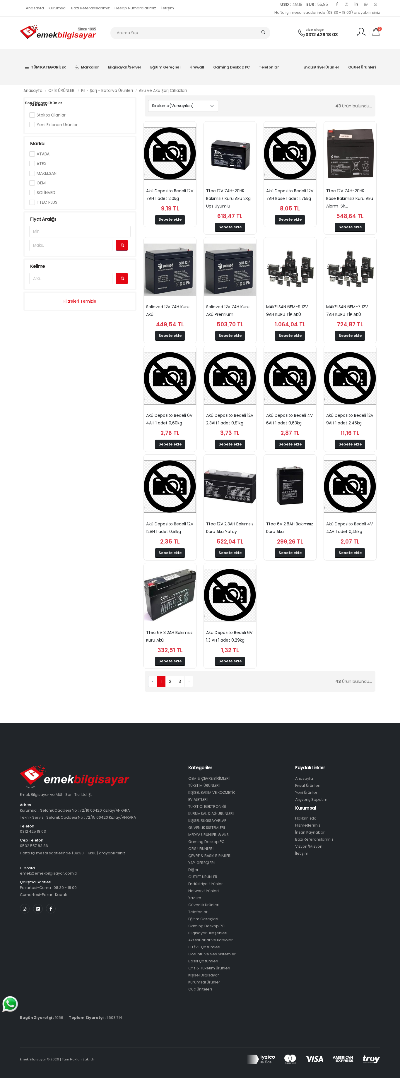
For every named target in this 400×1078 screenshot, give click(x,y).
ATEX (42, 164)
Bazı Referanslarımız (90, 8)
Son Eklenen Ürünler (43, 103)
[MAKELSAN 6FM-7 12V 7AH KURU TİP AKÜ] (350, 269)
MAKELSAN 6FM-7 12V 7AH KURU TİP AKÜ (347, 310)
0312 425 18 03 (321, 35)
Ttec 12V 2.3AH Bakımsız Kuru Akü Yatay (230, 527)
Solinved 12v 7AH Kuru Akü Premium (227, 310)
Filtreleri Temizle (80, 301)
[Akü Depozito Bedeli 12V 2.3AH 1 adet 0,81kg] (230, 378)
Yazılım (194, 897)
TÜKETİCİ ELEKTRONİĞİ (207, 806)
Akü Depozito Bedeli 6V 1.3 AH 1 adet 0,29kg (229, 636)
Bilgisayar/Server (124, 67)
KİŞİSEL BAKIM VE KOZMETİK (211, 792)
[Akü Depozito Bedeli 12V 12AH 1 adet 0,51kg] (170, 487)
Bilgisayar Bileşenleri (207, 932)
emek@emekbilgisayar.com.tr (48, 873)
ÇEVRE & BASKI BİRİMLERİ (209, 855)
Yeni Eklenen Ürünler (57, 125)
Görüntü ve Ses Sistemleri (212, 954)
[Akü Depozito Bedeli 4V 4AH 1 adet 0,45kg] (350, 487)
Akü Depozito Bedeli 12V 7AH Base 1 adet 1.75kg (289, 194)
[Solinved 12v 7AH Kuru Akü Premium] (230, 269)
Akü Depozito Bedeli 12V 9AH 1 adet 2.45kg (349, 419)
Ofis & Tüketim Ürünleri (209, 968)
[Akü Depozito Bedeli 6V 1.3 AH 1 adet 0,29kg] (230, 595)
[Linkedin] (356, 4)
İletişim (167, 8)
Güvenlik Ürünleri (203, 904)
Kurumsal (57, 8)
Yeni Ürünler (306, 792)
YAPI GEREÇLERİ (201, 862)
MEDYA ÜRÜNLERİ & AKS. (209, 834)
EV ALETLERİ (198, 799)
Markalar (90, 67)
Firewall (196, 67)
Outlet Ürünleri (362, 67)
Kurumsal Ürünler (204, 982)
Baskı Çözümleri (203, 961)
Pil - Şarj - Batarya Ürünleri (107, 90)
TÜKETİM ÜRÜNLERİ (204, 785)
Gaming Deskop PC (231, 67)
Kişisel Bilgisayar (203, 975)
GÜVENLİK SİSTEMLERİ (206, 827)
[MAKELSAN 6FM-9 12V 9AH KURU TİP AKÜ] (290, 269)
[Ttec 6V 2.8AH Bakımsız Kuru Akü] (290, 487)
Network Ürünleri (203, 890)
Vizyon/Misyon (308, 846)
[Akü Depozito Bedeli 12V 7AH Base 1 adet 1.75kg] (290, 153)
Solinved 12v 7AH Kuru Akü (167, 310)
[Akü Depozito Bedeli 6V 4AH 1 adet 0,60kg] (170, 378)
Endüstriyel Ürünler (321, 67)
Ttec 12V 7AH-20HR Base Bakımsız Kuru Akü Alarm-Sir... (349, 198)
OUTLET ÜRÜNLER (202, 876)
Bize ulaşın (314, 30)
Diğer (193, 869)
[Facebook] (337, 4)
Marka (37, 143)
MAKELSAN (47, 173)
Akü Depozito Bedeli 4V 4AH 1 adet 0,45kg (349, 527)
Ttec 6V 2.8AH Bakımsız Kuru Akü (289, 527)
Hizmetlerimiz (307, 825)
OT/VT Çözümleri (204, 947)
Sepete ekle (170, 219)
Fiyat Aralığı (43, 219)
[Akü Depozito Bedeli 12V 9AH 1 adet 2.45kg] (350, 378)
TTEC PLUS (47, 202)
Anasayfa (35, 8)
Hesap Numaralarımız (135, 8)
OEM (41, 183)
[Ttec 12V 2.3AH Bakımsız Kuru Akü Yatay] (230, 487)
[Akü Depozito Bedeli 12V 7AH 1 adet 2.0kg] (170, 153)
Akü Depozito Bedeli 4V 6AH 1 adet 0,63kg (289, 419)
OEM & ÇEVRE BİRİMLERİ (209, 778)
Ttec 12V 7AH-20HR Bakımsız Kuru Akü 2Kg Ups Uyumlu (228, 198)
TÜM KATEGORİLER (48, 67)
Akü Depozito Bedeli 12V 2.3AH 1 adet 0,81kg (229, 419)
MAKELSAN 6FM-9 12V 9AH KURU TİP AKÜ (287, 310)
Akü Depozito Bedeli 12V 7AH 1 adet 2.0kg (169, 194)
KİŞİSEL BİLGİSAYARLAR (207, 820)
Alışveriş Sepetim (311, 799)
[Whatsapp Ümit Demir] (376, 4)
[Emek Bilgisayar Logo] (58, 32)
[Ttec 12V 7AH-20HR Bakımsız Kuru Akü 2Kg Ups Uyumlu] (230, 153)
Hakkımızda (306, 818)
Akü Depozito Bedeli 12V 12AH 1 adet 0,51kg (169, 527)
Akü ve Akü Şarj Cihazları (163, 90)
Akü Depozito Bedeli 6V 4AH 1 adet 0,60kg (169, 419)
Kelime (37, 266)
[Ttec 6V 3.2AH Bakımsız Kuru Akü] (170, 595)
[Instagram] (347, 4)
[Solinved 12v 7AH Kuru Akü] (170, 269)
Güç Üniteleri (200, 989)
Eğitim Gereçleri (165, 67)
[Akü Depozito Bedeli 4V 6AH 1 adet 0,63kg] (290, 378)
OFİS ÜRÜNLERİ (200, 848)
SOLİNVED (46, 193)
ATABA (43, 154)
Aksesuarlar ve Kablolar (210, 940)
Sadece (38, 104)
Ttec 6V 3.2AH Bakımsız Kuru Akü (169, 636)
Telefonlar (269, 67)
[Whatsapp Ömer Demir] (366, 4)
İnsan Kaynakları (310, 832)
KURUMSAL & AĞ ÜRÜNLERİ (211, 813)
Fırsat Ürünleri (307, 785)
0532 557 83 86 (34, 845)
